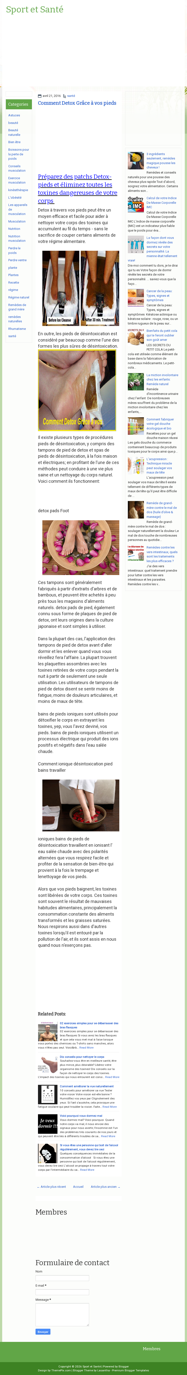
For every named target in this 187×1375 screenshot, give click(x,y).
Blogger (124, 1366)
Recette (13, 282)
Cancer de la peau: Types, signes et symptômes (159, 295)
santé (71, 96)
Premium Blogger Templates (130, 1370)
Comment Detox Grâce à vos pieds (77, 103)
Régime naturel (18, 297)
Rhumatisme (17, 329)
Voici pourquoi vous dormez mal (81, 1115)
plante (12, 267)
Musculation (17, 221)
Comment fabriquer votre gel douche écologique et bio (160, 424)
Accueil (78, 1187)
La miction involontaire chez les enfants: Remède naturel (162, 379)
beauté (13, 123)
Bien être (14, 142)
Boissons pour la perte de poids (18, 154)
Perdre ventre (17, 260)
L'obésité (14, 197)
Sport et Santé (35, 10)
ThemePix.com (61, 1370)
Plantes (13, 275)
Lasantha (103, 1370)
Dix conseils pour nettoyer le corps (82, 1057)
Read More (86, 1047)
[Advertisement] (93, 52)
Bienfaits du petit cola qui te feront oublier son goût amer (162, 335)
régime (13, 290)
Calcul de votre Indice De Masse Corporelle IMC (162, 202)
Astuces (14, 115)
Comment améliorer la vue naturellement (87, 1086)
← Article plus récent (51, 1187)
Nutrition (14, 229)
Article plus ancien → (106, 1187)
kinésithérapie (18, 190)
